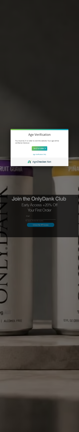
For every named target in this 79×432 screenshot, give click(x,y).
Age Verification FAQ (39, 154)
